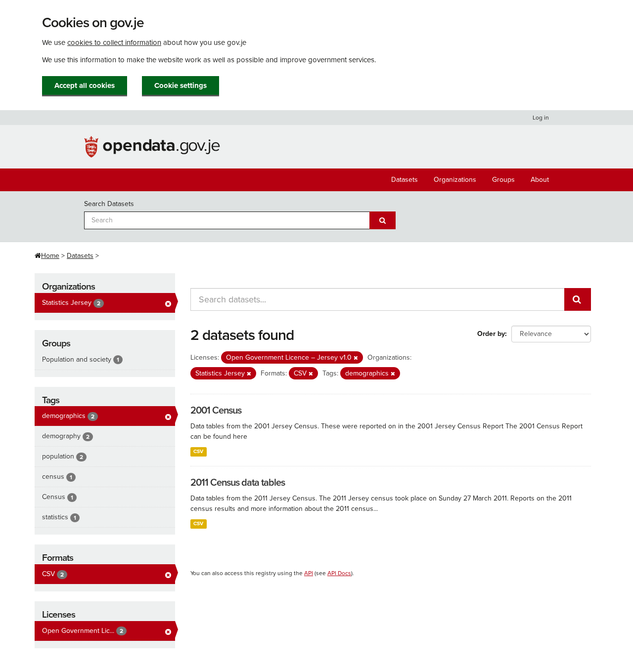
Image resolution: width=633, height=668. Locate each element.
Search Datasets (109, 204)
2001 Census (215, 411)
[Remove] (356, 358)
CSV (198, 451)
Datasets (404, 179)
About (540, 179)
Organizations (455, 179)
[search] (577, 299)
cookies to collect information (114, 42)
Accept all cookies (84, 85)
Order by (491, 334)
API (308, 573)
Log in (541, 117)
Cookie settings (180, 85)
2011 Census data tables (237, 483)
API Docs (339, 573)
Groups (503, 179)
